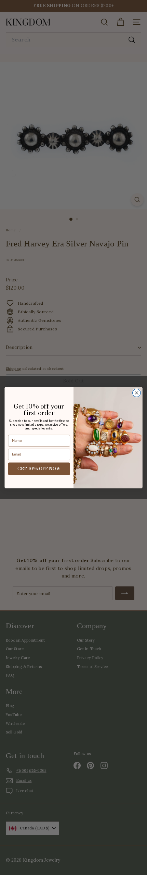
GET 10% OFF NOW (39, 468)
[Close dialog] (137, 393)
